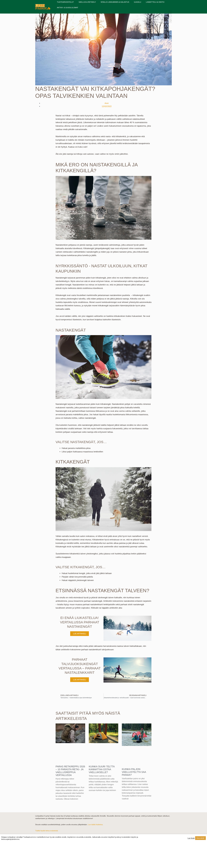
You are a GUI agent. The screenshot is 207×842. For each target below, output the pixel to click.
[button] (170, 12)
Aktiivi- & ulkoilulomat (67, 8)
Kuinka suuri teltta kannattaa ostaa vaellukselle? (102, 769)
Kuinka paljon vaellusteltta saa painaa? (134, 772)
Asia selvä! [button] (200, 838)
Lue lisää (191, 838)
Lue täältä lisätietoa (95, 824)
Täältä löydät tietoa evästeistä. (46, 831)
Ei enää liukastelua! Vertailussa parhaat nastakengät (79, 622)
